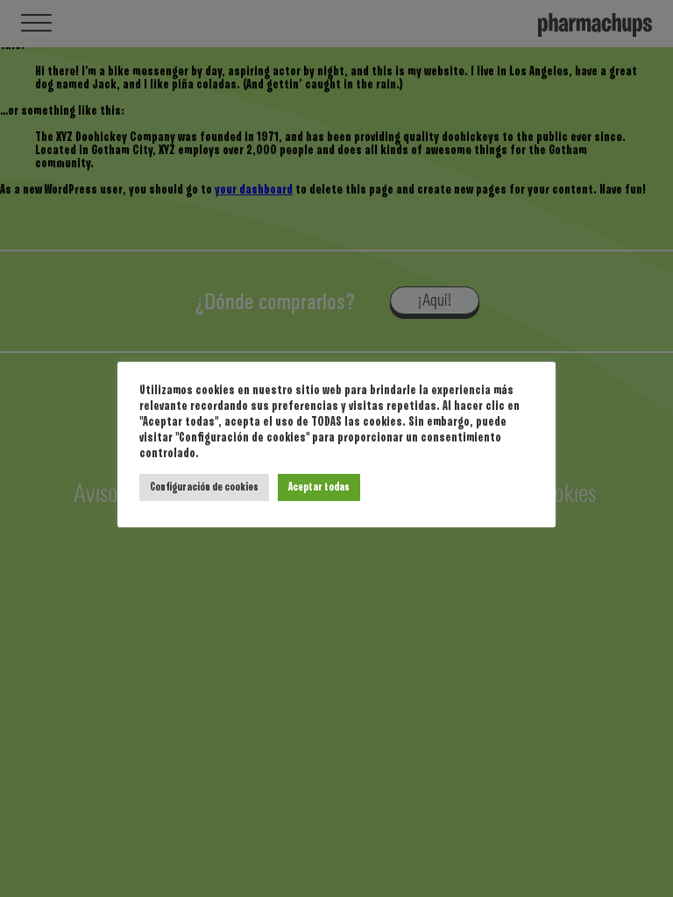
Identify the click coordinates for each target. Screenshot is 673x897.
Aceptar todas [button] (319, 487)
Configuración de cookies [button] (204, 487)
